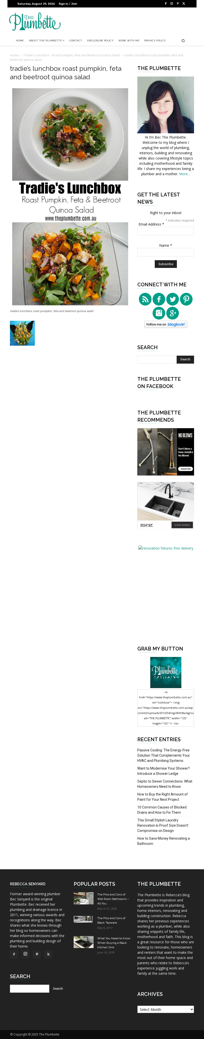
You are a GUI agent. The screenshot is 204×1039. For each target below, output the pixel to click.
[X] (184, 4)
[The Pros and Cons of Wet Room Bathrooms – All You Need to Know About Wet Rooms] (84, 898)
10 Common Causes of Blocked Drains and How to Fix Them (162, 809)
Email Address (151, 224)
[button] (183, 40)
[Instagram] (172, 4)
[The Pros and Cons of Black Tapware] (84, 919)
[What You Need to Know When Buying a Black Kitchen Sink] (84, 942)
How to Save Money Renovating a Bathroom (163, 841)
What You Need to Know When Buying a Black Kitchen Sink (113, 943)
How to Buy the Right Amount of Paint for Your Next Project (162, 796)
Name (165, 245)
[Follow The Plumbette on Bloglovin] (165, 326)
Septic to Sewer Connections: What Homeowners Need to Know (164, 784)
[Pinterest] (178, 4)
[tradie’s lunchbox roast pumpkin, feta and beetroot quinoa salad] (70, 306)
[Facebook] (166, 4)
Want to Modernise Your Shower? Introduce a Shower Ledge (163, 771)
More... (184, 173)
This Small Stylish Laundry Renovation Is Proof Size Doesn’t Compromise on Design (162, 825)
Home (14, 55)
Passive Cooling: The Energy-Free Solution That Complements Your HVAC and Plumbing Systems (163, 755)
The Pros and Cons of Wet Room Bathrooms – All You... (113, 899)
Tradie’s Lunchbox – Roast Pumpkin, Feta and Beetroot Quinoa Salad (71, 55)
